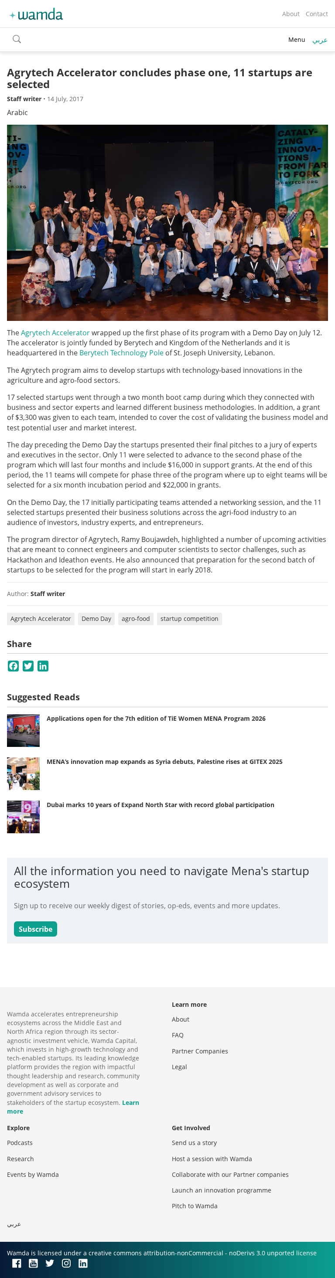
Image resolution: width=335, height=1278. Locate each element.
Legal (179, 1067)
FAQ (178, 1035)
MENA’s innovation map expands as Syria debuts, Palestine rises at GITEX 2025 (165, 761)
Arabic (17, 112)
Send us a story (194, 1142)
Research (20, 1159)
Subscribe (35, 929)
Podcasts (20, 1142)
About (291, 14)
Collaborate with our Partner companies (230, 1174)
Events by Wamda (33, 1174)
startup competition (190, 618)
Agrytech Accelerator (55, 332)
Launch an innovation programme (221, 1190)
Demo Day (96, 618)
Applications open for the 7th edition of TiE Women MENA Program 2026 (156, 718)
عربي (320, 39)
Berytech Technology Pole (121, 353)
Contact (317, 14)
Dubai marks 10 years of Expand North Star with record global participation (160, 805)
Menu (296, 39)
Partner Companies (200, 1051)
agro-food (136, 618)
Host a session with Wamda (212, 1159)
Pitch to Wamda (195, 1206)
